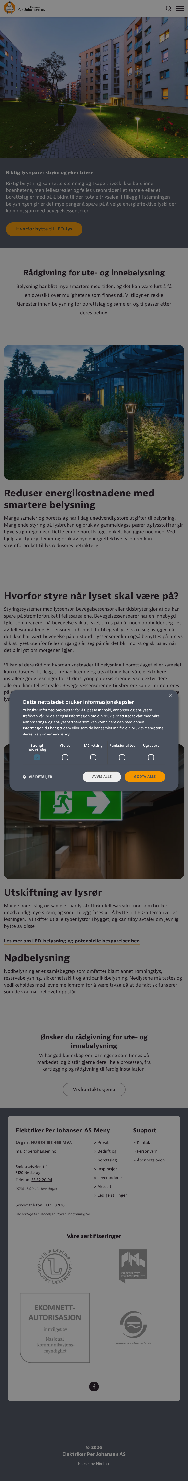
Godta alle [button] (145, 776)
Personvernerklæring (52, 734)
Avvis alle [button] (102, 776)
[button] (37, 777)
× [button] (171, 696)
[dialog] (93, 740)
